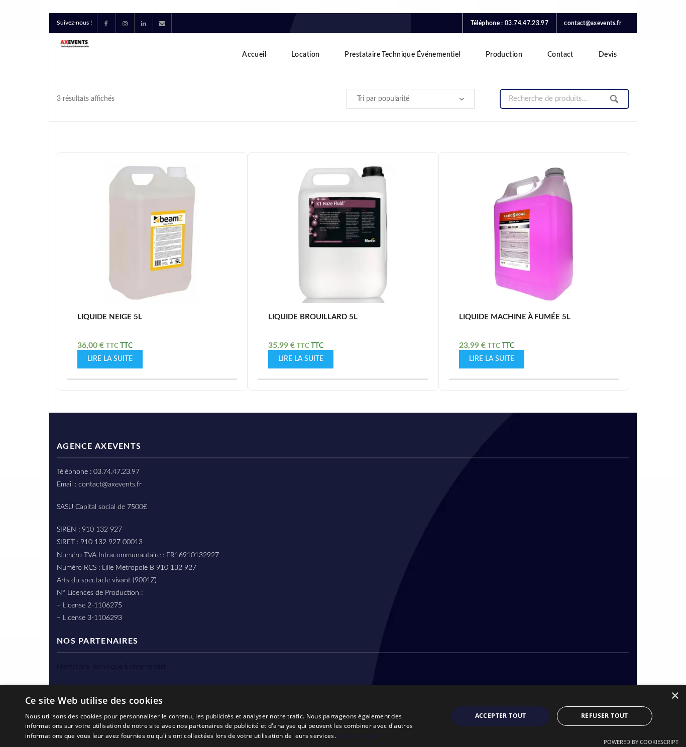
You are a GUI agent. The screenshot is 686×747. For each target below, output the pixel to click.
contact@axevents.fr (592, 23)
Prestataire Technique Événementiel (111, 666)
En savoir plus (357, 735)
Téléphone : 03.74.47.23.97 (509, 23)
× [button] (674, 696)
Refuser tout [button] (604, 715)
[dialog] (343, 716)
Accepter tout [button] (500, 715)
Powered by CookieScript (641, 741)
